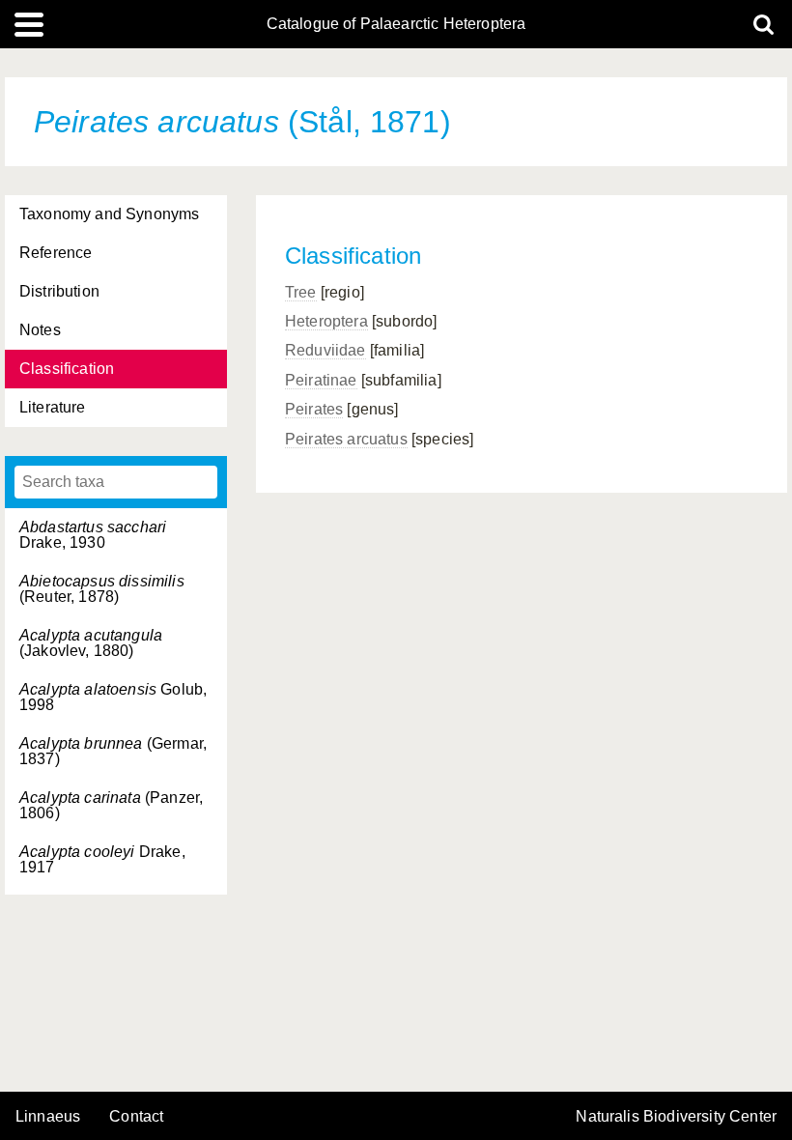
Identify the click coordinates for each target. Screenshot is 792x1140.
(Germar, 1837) (113, 751)
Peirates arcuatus (346, 439)
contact (136, 1116)
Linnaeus (47, 1117)
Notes (40, 330)
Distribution (59, 291)
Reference (55, 252)
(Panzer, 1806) (111, 805)
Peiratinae (321, 380)
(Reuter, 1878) (101, 589)
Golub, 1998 (113, 697)
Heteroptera (326, 321)
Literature (52, 407)
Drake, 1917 (102, 859)
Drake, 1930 (92, 535)
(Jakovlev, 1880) (90, 643)
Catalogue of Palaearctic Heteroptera (396, 24)
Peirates (314, 409)
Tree (301, 292)
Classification (66, 368)
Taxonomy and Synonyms (109, 214)
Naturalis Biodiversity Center (676, 1117)
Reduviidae (325, 350)
